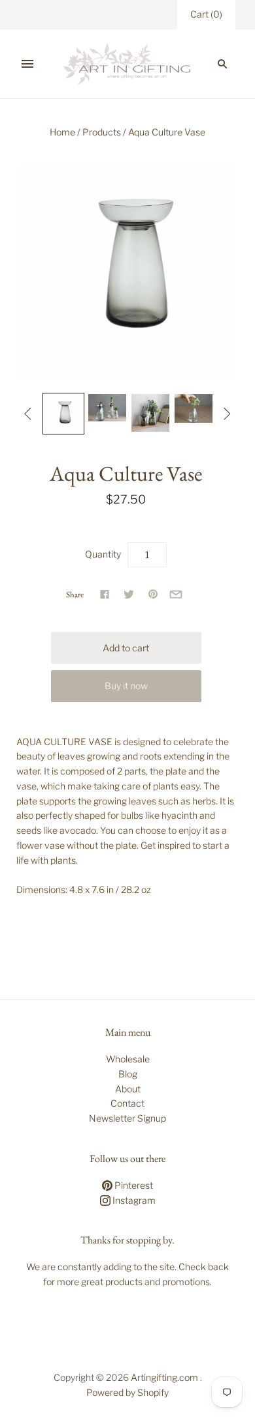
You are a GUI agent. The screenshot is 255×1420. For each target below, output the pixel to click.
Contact (127, 1103)
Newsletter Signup (127, 1118)
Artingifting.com (164, 1377)
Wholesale (128, 1058)
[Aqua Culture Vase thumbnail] (63, 414)
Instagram (133, 1200)
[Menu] (27, 64)
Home (62, 131)
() (206, 14)
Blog (127, 1073)
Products (101, 131)
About (128, 1088)
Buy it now (126, 685)
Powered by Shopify (127, 1392)
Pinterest (132, 1185)
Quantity (103, 554)
